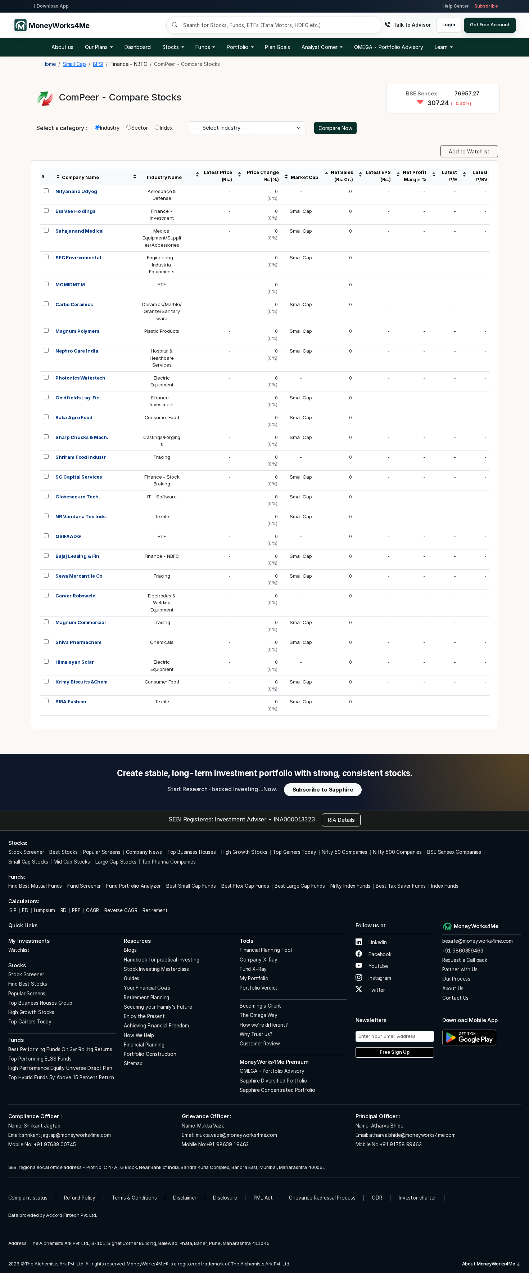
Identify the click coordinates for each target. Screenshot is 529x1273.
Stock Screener (26, 852)
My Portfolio (254, 978)
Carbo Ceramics (74, 304)
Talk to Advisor (412, 25)
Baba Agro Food (73, 417)
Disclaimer (184, 1198)
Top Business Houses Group (40, 1003)
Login (448, 24)
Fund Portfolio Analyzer (133, 886)
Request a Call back (464, 960)
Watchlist (19, 950)
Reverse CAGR (120, 910)
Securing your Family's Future (158, 1007)
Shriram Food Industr (80, 457)
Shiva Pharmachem (78, 642)
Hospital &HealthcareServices (162, 358)
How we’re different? (264, 1025)
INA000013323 (294, 819)
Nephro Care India (76, 351)
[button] (388, 47)
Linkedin (377, 942)
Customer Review (260, 1043)
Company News (144, 852)
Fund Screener (84, 886)
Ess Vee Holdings (75, 211)
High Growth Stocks (244, 852)
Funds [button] (202, 47)
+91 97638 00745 (54, 1144)
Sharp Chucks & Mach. (81, 437)
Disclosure (225, 1198)
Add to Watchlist (469, 151)
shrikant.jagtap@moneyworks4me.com (66, 1135)
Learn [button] (441, 47)
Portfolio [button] (238, 47)
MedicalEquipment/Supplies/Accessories (162, 238)
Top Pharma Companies (169, 862)
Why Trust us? (256, 1034)
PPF (76, 910)
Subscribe (486, 6)
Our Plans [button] (96, 47)
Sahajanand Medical (79, 231)
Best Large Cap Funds (300, 886)
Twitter (376, 990)
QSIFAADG (68, 536)
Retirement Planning (146, 997)
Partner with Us (460, 969)
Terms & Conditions (134, 1198)
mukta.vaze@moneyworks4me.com (236, 1135)
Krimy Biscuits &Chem (81, 682)
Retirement (155, 910)
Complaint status (28, 1198)
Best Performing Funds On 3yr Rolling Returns (60, 1049)
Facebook (379, 954)
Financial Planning (144, 1045)
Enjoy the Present (144, 1016)
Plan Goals (277, 47)
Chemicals (161, 642)
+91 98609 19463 (227, 1144)
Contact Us (455, 998)
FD (25, 910)
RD (63, 910)
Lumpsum (44, 910)
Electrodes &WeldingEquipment (161, 603)
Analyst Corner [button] (320, 47)
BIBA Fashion (70, 701)
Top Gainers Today (294, 852)
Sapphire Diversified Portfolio (273, 1081)
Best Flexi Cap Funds (245, 886)
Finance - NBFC (162, 556)
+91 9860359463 (462, 951)
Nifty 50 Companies (344, 852)
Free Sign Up (395, 1052)
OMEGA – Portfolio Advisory (272, 1071)
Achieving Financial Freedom (156, 1025)
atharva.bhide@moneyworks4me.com (412, 1135)
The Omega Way (258, 1015)
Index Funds (444, 886)
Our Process (456, 979)
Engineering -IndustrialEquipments (162, 264)
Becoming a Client (260, 1006)
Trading (161, 457)
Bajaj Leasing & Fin (77, 556)
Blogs (130, 950)
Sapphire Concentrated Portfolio (277, 1090)
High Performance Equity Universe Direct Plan (60, 1068)
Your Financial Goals (147, 988)
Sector (139, 127)
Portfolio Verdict (258, 988)
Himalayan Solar (74, 662)
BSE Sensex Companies (454, 852)
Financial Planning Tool (266, 950)
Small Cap (301, 211)
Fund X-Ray (253, 969)
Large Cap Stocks (115, 862)
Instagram (379, 978)
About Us (453, 988)
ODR (377, 1198)
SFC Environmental (78, 257)
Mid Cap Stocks (72, 862)
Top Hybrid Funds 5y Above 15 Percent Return (61, 1077)
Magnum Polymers (77, 331)
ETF (162, 284)
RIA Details (341, 819)
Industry (109, 127)
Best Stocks (63, 852)
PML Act (263, 1198)
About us (62, 47)
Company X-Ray (258, 960)
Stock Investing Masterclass (156, 969)
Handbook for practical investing (161, 960)
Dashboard (138, 47)
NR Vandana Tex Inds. (81, 516)
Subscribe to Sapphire (323, 789)
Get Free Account (490, 24)
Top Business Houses (191, 852)
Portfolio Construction (150, 1054)
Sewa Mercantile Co (78, 576)
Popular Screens (102, 852)
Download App (53, 6)
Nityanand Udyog (76, 191)
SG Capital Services (78, 477)
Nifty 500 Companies (397, 852)
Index (166, 127)
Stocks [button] (170, 47)
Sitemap (133, 1063)
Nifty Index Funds (350, 886)
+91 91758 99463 (401, 1144)
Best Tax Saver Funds (401, 886)
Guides (131, 978)
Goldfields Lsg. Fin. (78, 397)
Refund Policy (79, 1198)
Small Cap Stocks (28, 862)
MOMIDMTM (70, 284)
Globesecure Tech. (77, 496)
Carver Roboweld (75, 596)
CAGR (92, 910)
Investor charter (417, 1198)
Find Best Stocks (28, 984)
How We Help (139, 1035)
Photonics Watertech (80, 378)
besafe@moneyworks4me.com (477, 941)
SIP (12, 910)
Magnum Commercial (80, 622)
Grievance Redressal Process (322, 1198)
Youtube (377, 966)
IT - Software (162, 496)
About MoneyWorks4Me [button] (489, 1264)
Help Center (456, 6)
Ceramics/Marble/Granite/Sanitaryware (162, 311)
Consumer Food (162, 417)
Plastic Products (162, 331)
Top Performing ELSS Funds (40, 1059)
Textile (162, 516)
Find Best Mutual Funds (35, 886)
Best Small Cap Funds (191, 886)
